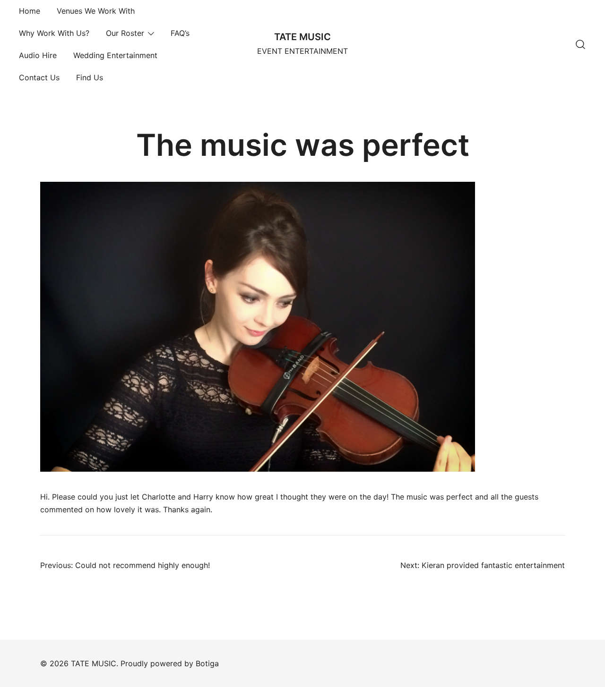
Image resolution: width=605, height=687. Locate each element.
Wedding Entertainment (115, 55)
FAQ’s (180, 33)
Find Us (89, 77)
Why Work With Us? (54, 33)
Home (29, 11)
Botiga (207, 663)
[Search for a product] (580, 44)
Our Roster (125, 33)
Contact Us (39, 77)
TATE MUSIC (302, 36)
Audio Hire (38, 55)
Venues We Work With (96, 11)
